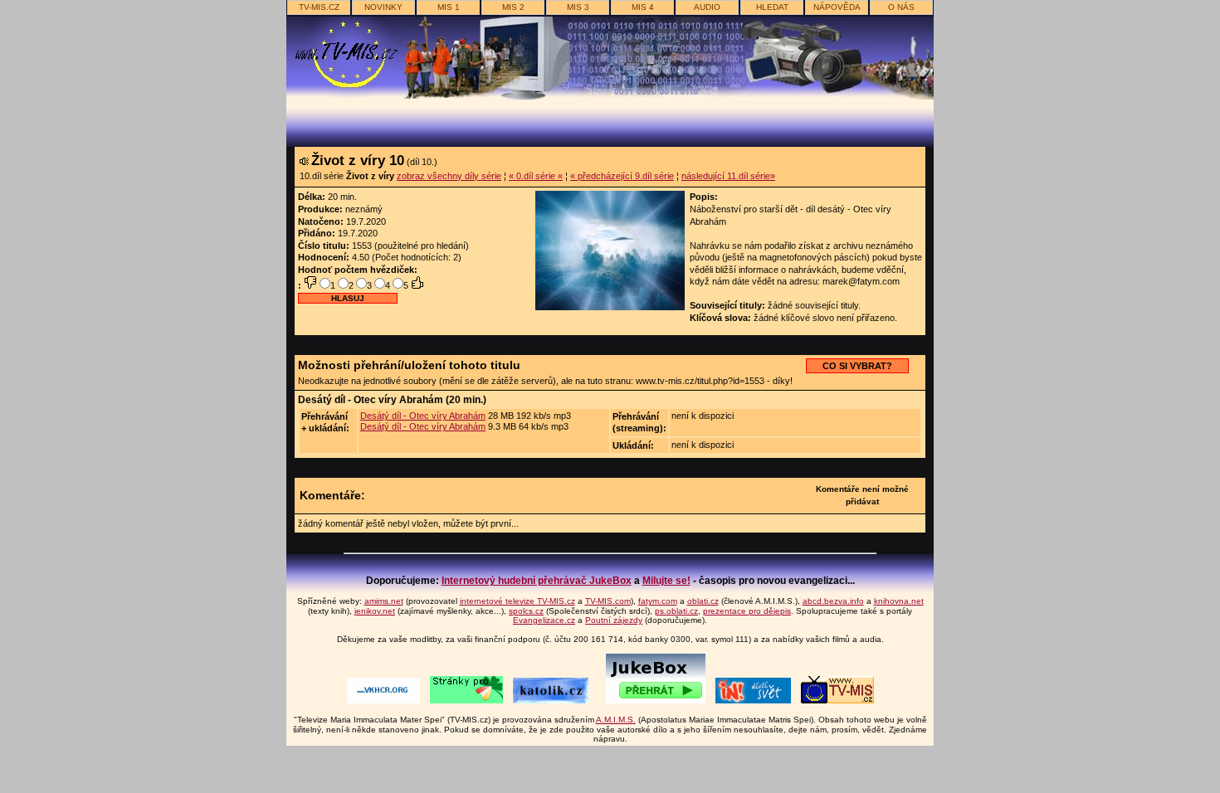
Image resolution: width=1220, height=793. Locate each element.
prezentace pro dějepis (747, 610)
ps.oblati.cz (676, 610)
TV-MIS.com (608, 601)
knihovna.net (899, 601)
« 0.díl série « (536, 176)
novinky (383, 7)
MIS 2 (513, 7)
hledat (772, 7)
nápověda (837, 7)
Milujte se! (666, 581)
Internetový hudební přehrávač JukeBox (537, 581)
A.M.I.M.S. (616, 719)
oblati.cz (703, 601)
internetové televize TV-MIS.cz (517, 601)
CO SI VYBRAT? (857, 366)
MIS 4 (643, 7)
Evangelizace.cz (544, 620)
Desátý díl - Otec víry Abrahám (423, 416)
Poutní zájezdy (613, 620)
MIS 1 (448, 7)
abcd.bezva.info (833, 601)
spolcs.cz (526, 610)
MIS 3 (578, 7)
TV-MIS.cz (319, 7)
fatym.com (657, 601)
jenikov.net (374, 610)
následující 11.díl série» (728, 176)
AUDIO (707, 7)
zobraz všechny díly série (449, 176)
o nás (901, 7)
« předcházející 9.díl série (622, 176)
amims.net (383, 601)
